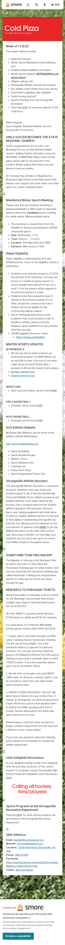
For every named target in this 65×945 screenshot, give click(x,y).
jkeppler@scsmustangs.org (29, 839)
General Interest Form (23, 375)
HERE (25, 107)
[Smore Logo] (14, 4)
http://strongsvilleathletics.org (22, 443)
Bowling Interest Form (23, 371)
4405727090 (21, 854)
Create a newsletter (18, 936)
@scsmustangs (24, 869)
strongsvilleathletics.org (30, 843)
